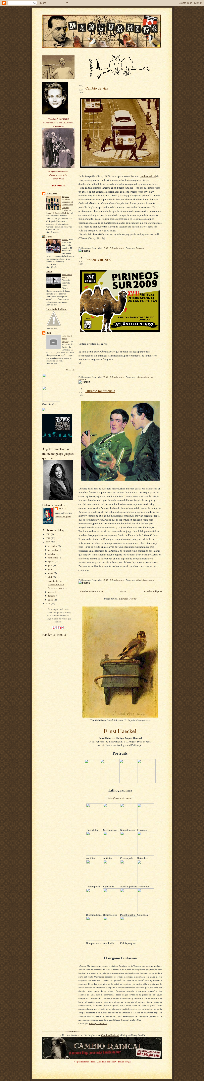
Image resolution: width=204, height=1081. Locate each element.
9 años (65, 239)
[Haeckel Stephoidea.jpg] (145, 883)
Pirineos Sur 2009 (56, 584)
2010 (48, 538)
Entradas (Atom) (127, 598)
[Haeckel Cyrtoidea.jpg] (111, 883)
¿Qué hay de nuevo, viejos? (67, 338)
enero (51, 599)
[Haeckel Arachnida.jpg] (111, 939)
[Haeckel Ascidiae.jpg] (94, 854)
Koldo (49, 271)
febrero (52, 595)
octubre (52, 553)
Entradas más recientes (90, 591)
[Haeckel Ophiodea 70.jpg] (145, 911)
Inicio (123, 591)
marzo (51, 591)
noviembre (53, 549)
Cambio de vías (55, 580)
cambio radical (148, 176)
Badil (48, 333)
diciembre (53, 545)
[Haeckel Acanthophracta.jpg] (128, 883)
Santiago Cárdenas (98, 1023)
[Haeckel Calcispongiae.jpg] (128, 939)
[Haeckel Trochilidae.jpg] (94, 826)
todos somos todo (67, 276)
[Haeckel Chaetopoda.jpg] (128, 854)
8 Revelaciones (117, 377)
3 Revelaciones (117, 580)
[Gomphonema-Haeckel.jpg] (94, 939)
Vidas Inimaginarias (145, 580)
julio (50, 565)
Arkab (63, 508)
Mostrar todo (70, 370)
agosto (51, 561)
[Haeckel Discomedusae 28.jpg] (94, 911)
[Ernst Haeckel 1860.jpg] (92, 782)
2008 (48, 603)
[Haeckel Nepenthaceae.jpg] (128, 826)
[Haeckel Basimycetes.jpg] (111, 911)
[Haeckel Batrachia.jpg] (145, 854)
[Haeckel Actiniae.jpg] (111, 854)
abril (50, 576)
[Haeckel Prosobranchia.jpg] (128, 911)
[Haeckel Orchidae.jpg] (111, 826)
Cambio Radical (110, 1035)
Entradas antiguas (152, 591)
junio (51, 569)
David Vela (51, 193)
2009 (48, 541)
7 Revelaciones (117, 248)
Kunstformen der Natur (120, 798)
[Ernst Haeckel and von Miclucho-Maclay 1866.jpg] (146, 782)
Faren (49, 236)
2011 (48, 534)
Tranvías (140, 248)
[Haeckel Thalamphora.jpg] (94, 883)
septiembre (53, 557)
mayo (51, 573)
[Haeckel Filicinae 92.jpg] (145, 826)
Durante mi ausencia (57, 588)
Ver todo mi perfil (63, 516)
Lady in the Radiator (56, 309)
